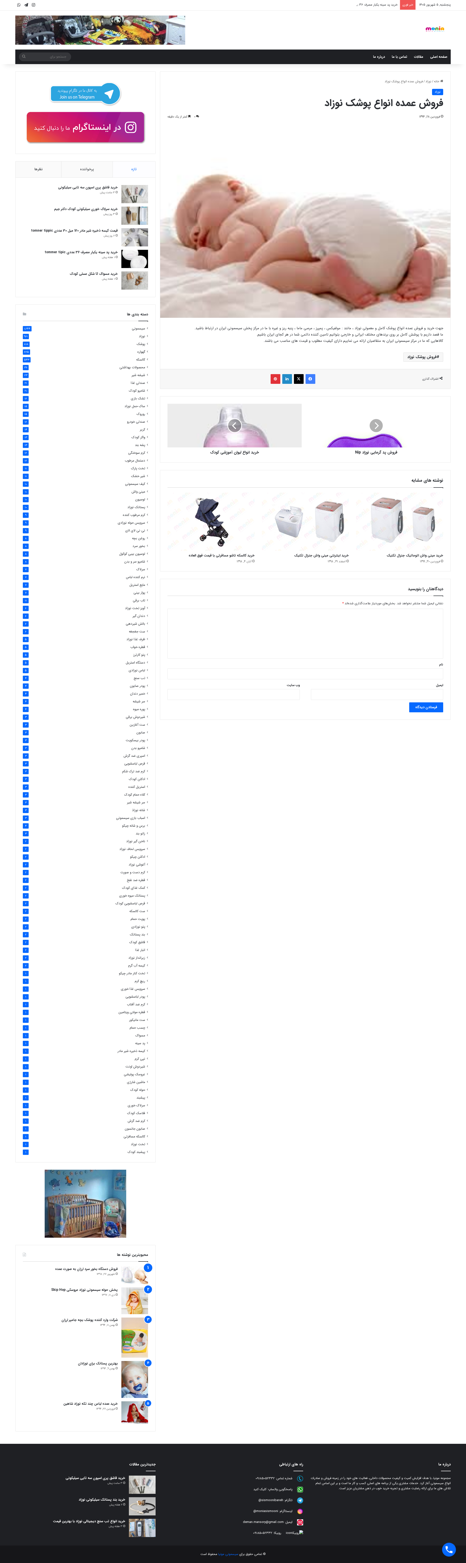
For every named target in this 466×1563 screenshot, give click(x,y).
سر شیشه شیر (136, 802)
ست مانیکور (137, 1020)
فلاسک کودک (136, 1113)
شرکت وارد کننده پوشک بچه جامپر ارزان (89, 1320)
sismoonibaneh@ (270, 1500)
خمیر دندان (137, 693)
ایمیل (439, 685)
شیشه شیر (138, 375)
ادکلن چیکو (137, 856)
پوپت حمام (138, 919)
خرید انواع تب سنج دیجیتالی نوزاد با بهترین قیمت (89, 1521)
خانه (437, 81)
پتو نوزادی (138, 926)
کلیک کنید (259, 1489)
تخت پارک (138, 468)
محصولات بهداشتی (132, 367)
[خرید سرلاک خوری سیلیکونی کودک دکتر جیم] (134, 216)
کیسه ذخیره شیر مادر (131, 1051)
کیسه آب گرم (136, 965)
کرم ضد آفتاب (136, 1004)
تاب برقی (139, 600)
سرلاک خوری (136, 1105)
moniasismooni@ (265, 1511)
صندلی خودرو (136, 421)
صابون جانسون (135, 1128)
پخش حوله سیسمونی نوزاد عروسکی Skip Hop (84, 1290)
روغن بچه (138, 538)
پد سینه (140, 1043)
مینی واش (138, 491)
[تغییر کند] (435, 28)
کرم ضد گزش (136, 1121)
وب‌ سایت (293, 685)
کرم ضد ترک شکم (133, 771)
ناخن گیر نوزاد (135, 841)
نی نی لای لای (135, 530)
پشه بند (140, 445)
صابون (140, 732)
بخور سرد (139, 546)
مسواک (140, 1035)
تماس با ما (399, 56)
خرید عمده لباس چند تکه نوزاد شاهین (90, 1403)
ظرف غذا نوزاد (135, 639)
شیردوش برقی (135, 717)
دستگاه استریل (135, 662)
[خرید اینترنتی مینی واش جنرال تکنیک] (305, 522)
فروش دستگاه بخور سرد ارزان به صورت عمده (86, 1269)
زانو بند (140, 833)
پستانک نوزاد (136, 507)
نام (441, 664)
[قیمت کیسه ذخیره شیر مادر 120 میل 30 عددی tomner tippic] (134, 237)
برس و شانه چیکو (133, 825)
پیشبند (140, 1097)
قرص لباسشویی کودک (130, 903)
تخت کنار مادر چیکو (132, 973)
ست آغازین (137, 724)
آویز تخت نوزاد (135, 608)
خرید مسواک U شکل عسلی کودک (94, 274)
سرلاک (140, 569)
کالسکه (140, 359)
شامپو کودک (137, 390)
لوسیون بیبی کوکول (132, 553)
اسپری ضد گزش (134, 755)
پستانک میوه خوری (132, 895)
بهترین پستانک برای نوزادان (98, 1363)
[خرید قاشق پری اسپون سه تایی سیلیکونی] (134, 194)
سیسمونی (138, 328)
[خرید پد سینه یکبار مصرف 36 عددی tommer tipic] (134, 259)
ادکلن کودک (137, 779)
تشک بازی (138, 398)
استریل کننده (136, 787)
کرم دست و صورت (132, 872)
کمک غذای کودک (133, 888)
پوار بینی (139, 592)
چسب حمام (137, 1027)
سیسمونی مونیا (228, 1554)
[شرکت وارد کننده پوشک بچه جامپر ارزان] (134, 1338)
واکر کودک (138, 437)
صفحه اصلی (438, 56)
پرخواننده (87, 169)
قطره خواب (137, 647)
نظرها (38, 169)
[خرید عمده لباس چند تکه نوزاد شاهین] (134, 1412)
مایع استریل (137, 585)
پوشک (141, 344)
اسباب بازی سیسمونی (130, 818)
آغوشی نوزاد (137, 864)
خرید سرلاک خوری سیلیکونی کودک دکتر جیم (86, 209)
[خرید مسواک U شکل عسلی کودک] (134, 280)
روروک (141, 414)
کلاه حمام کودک (134, 794)
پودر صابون (137, 686)
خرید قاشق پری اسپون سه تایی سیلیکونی (88, 187)
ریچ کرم (140, 981)
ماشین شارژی (136, 1082)
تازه (134, 169)
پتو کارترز (139, 654)
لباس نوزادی (137, 670)
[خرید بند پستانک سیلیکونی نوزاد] (142, 1506)
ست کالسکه (137, 911)
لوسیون (140, 499)
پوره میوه (139, 709)
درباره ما (379, 56)
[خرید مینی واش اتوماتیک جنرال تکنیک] (399, 522)
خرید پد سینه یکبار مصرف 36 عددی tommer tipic (365, 4)
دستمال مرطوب (135, 460)
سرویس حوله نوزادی (131, 522)
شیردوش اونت (135, 1066)
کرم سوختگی (136, 452)
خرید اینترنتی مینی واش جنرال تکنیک (321, 555)
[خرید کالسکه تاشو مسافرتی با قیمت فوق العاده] (211, 522)
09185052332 (265, 1478)
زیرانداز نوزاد (136, 957)
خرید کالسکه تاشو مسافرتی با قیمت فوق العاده (222, 555)
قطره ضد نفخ (136, 880)
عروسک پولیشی (134, 1074)
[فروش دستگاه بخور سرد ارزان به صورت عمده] (134, 1275)
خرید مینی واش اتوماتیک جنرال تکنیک (415, 555)
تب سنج (139, 678)
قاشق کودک (137, 942)
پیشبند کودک (136, 1152)
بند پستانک (137, 934)
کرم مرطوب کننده (134, 515)
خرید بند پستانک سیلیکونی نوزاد (102, 1499)
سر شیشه (139, 701)
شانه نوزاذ (138, 810)
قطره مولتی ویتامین (131, 1012)
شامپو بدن (138, 748)
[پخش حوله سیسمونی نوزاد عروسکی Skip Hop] (134, 1300)
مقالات (418, 56)
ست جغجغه (137, 631)
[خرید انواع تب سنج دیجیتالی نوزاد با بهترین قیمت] (142, 1528)
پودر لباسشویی (135, 996)
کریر (142, 429)
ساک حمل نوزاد (135, 406)
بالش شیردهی (135, 623)
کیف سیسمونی (135, 484)
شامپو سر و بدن (134, 561)
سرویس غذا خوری (133, 989)
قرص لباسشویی (134, 763)
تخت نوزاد (138, 1144)
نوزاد (428, 81)
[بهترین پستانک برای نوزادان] (134, 1379)
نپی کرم (140, 1058)
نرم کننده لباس (135, 577)
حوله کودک (137, 1089)
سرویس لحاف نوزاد (132, 849)
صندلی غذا (138, 383)
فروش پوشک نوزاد (422, 357)
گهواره (141, 351)
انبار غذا (140, 950)
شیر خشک (138, 476)
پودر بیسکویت (135, 740)
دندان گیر (139, 616)
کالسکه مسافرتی (134, 1136)
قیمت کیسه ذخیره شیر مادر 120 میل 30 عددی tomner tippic (74, 230)
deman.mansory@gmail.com (263, 1522)
